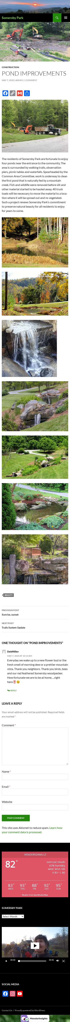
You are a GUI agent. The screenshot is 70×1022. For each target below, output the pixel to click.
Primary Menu (65, 17)
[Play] (6, 961)
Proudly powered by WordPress (30, 1010)
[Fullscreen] (63, 961)
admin (19, 80)
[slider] (32, 961)
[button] (35, 945)
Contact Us (7, 1010)
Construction (10, 67)
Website (7, 801)
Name (6, 771)
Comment (9, 725)
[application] (35, 945)
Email (6, 786)
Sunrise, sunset (10, 612)
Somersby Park (12, 18)
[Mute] (58, 961)
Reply (13, 690)
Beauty (9, 595)
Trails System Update (13, 625)
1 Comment (30, 80)
